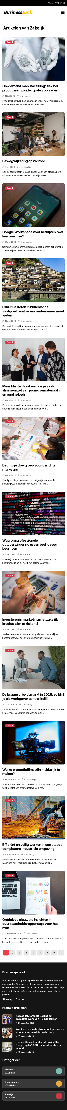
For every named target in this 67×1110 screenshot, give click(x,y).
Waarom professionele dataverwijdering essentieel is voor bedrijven (29, 544)
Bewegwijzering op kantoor (23, 161)
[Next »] (61, 952)
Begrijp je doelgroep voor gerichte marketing (28, 467)
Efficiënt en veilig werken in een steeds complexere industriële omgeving (32, 847)
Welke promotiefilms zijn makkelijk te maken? (31, 772)
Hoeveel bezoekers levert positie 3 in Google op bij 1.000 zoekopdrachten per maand (39, 1045)
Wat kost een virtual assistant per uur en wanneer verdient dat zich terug (40, 1031)
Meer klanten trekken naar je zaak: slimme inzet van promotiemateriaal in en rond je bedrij (31, 390)
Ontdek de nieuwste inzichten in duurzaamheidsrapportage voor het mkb (30, 924)
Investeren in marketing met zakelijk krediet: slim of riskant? (30, 621)
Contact (21, 999)
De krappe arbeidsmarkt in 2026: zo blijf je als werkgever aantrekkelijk (33, 696)
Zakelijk (10, 42)
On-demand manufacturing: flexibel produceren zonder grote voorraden (30, 88)
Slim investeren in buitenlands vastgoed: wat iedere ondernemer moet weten (33, 311)
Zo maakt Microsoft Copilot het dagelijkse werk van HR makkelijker (36, 1017)
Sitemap (7, 999)
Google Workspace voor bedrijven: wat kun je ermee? (32, 234)
